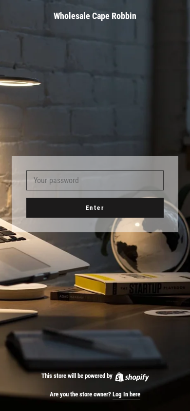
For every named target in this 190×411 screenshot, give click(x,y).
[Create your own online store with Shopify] (131, 375)
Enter (95, 207)
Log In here (126, 394)
